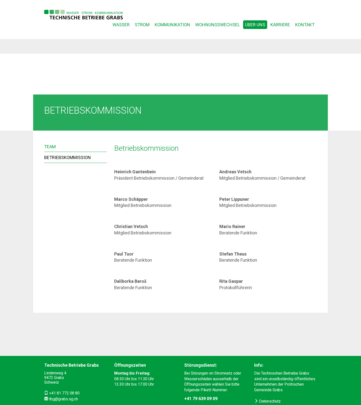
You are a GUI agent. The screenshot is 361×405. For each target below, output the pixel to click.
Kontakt (305, 24)
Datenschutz (269, 401)
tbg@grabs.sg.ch (63, 399)
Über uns (255, 24)
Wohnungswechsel (217, 24)
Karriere (280, 24)
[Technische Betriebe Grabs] (83, 14)
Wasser (121, 24)
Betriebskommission (67, 157)
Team (50, 146)
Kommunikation (172, 24)
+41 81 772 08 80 (64, 393)
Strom (142, 24)
